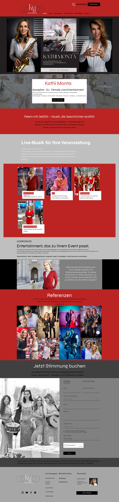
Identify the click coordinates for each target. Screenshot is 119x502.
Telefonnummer (68, 423)
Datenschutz (63, 481)
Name (65, 388)
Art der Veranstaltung (88, 388)
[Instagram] (22, 492)
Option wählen (68, 435)
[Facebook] (31, 492)
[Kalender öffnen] (97, 399)
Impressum (62, 478)
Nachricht (66, 411)
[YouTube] (26, 492)
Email (65, 404)
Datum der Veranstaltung (70, 396)
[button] (94, 4)
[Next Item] (98, 332)
